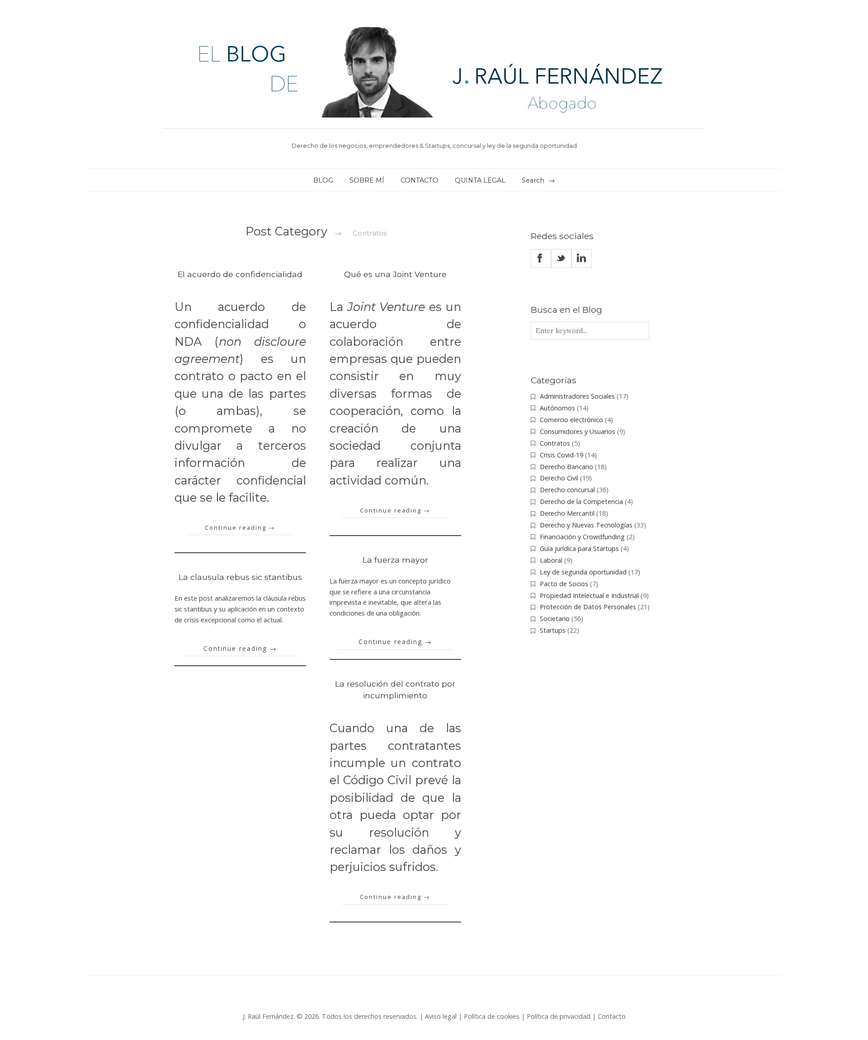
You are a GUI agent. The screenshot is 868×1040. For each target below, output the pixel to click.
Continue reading (240, 528)
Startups (553, 630)
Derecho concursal (567, 489)
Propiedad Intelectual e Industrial (589, 595)
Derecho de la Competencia (581, 501)
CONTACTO (420, 180)
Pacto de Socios (564, 583)
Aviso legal (441, 1016)
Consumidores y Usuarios (577, 431)
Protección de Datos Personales (588, 606)
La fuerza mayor (395, 560)
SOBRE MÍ (366, 180)
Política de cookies (491, 1016)
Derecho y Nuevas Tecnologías (586, 525)
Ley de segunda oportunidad (583, 572)
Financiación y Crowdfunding (582, 536)
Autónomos (557, 408)
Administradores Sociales (577, 396)
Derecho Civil (559, 478)
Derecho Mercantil (567, 513)
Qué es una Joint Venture (395, 274)
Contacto (612, 1016)
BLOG (323, 180)
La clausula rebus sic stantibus (240, 577)
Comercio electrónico (571, 419)
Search (533, 180)
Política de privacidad (558, 1016)
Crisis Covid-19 (561, 455)
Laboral (551, 560)
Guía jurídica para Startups (579, 548)
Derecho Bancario (566, 466)
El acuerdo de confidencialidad (240, 274)
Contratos (555, 443)
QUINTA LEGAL (480, 180)
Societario (555, 618)
